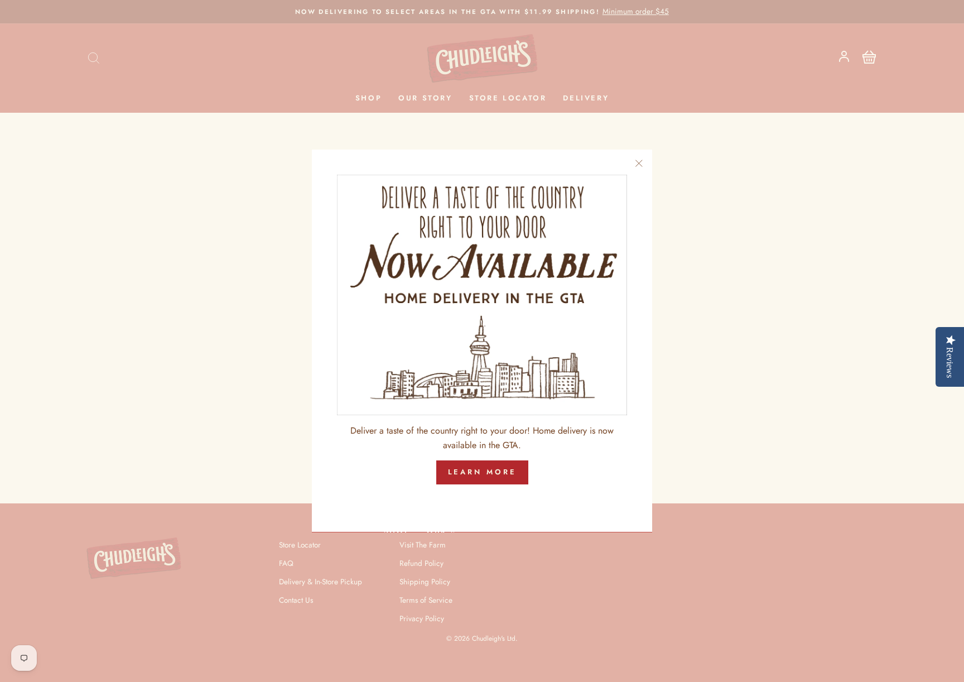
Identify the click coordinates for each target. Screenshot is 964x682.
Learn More (482, 472)
